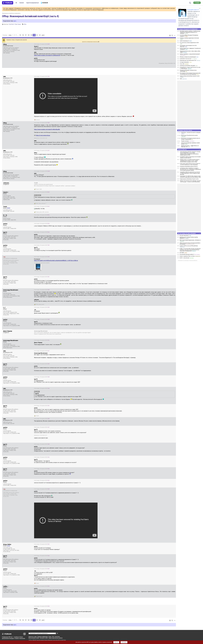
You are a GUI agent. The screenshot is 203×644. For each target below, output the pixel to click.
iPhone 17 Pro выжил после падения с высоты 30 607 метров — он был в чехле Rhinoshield (190, 181)
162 (40, 35)
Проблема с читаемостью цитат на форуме (190, 132)
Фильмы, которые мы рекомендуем (188, 56)
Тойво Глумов (18, 24)
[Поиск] (190, 2)
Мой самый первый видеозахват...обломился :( (190, 240)
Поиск (49, 636)
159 (31, 35)
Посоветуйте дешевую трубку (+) (187, 254)
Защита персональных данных (55, 638)
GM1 (41, 189)
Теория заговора (185, 141)
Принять (116, 642)
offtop (25, 24)
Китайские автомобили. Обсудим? (187, 65)
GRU (37, 304)
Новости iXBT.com (182, 149)
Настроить (124, 642)
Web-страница (6, 52)
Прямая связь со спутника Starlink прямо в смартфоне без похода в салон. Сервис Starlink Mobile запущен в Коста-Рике (189, 160)
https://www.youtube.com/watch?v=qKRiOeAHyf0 (47, 55)
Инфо (173, 44)
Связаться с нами (33, 636)
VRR (181, 78)
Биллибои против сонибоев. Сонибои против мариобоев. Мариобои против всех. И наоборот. (190, 32)
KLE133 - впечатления (184, 257)
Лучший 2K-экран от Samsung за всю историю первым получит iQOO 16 (190, 157)
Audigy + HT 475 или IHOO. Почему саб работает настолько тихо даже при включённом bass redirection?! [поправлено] (190, 249)
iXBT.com (30, 640)
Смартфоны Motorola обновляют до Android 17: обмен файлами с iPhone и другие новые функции (190, 173)
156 (23, 35)
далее (43, 35)
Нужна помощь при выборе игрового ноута (190, 76)
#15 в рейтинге (15, 47)
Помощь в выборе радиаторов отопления (189, 38)
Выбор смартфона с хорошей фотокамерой (190, 54)
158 (28, 35)
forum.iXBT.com (58, 640)
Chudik (37, 415)
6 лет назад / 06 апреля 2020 (42, 171)
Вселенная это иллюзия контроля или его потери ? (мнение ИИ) (190, 139)
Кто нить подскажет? (184, 235)
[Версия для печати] (170, 35)
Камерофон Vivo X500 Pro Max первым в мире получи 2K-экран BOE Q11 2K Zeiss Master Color (190, 177)
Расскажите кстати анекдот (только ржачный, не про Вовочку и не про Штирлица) (190, 74)
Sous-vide (182, 63)
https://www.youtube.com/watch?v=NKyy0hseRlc (47, 129)
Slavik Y (37, 189)
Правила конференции (42, 636)
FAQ (53, 636)
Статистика (57, 636)
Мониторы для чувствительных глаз (188, 60)
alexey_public (39, 212)
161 (37, 35)
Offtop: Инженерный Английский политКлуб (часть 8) (30, 16)
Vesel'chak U (11, 24)
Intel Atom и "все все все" (186, 58)
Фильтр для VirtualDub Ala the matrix (189, 135)
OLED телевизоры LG (184, 40)
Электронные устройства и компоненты (11, 13)
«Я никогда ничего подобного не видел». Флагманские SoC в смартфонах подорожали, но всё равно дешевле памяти (190, 169)
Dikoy (40, 203)
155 (20, 35)
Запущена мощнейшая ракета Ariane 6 (189, 166)
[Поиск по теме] (172, 35)
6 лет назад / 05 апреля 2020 (42, 44)
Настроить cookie (44, 638)
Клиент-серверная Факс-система (187, 256)
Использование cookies (34, 638)
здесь (14, 21)
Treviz (37, 596)
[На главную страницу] (7, 2)
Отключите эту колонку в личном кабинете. (187, 260)
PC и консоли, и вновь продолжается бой (189, 42)
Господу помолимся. (184, 62)
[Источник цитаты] (75, 48)
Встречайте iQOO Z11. (193, 9)
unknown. (38, 119)
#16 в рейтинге (15, 235)
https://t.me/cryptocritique (43, 135)
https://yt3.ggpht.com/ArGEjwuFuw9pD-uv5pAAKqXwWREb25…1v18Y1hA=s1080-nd (56, 260)
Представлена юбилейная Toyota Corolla (189, 179)
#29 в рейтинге (15, 260)
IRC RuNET (182, 252)
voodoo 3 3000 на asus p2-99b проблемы (189, 245)
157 (26, 35)
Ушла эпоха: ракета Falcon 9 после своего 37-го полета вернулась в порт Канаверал (190, 164)
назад (10, 35)
